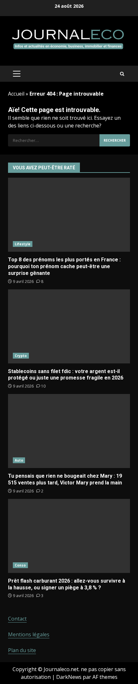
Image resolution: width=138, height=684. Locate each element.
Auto (19, 460)
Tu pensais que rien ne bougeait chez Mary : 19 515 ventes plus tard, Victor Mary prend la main (69, 431)
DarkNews (69, 676)
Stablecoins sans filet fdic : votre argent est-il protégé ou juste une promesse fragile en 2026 (69, 326)
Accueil (16, 93)
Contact (17, 618)
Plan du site (22, 650)
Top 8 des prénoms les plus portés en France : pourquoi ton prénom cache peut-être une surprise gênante (69, 215)
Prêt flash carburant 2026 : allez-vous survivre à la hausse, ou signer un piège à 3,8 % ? (69, 536)
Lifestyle (22, 244)
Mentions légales (28, 634)
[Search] (122, 74)
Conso (20, 565)
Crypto (21, 355)
